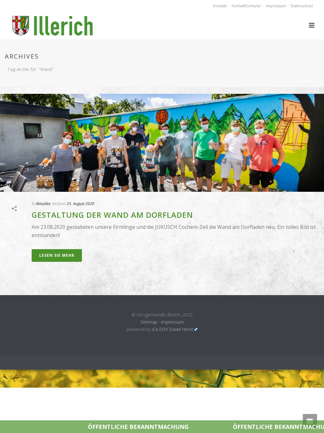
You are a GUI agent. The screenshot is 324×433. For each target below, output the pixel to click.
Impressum (172, 322)
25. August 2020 (80, 203)
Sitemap (148, 322)
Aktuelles (43, 203)
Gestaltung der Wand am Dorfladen (112, 215)
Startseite (286, 81)
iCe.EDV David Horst (172, 329)
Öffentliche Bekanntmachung (110, 426)
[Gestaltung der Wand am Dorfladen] (162, 143)
